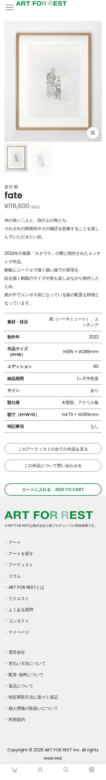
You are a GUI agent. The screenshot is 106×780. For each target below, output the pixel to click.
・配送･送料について (24, 675)
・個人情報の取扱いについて (31, 708)
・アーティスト (18, 565)
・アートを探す (18, 554)
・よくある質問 (18, 610)
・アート (12, 542)
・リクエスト (16, 598)
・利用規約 (14, 719)
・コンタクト (16, 621)
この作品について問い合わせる (53, 466)
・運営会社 (14, 652)
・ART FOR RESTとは (24, 587)
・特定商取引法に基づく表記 (31, 697)
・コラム (12, 576)
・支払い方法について (25, 663)
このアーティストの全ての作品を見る (53, 449)
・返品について (18, 686)
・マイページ (16, 632)
